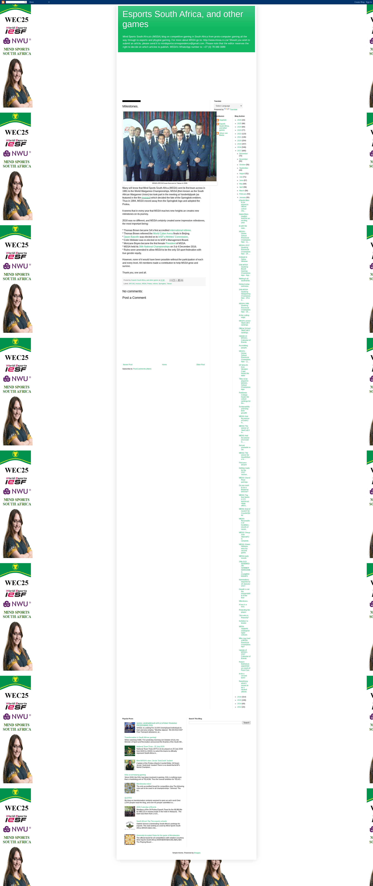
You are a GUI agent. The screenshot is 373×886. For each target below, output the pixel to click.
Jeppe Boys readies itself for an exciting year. (244, 218)
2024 (239, 127)
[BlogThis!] (173, 280)
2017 (239, 151)
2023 (239, 130)
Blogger (197, 853)
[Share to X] (176, 280)
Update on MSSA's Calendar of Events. (244, 339)
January (242, 197)
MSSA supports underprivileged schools (244, 631)
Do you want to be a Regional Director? (244, 488)
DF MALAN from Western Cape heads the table (244, 370)
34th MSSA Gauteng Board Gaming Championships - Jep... (244, 270)
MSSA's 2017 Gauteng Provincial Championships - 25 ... (244, 249)
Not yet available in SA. (244, 447)
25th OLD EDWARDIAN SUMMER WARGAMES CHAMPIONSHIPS (244, 569)
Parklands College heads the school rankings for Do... (244, 398)
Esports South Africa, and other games (224, 127)
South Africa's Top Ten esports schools (152, 821)
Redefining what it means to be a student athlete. (243, 686)
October (242, 165)
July (241, 177)
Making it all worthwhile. (244, 280)
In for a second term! (243, 676)
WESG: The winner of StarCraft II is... (244, 429)
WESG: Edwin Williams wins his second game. (244, 548)
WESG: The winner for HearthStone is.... (244, 456)
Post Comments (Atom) (142, 369)
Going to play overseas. (244, 285)
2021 (239, 137)
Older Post (200, 365)
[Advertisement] (186, 74)
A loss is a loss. (243, 606)
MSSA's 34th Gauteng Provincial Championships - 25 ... (244, 308)
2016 (239, 697)
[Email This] (170, 280)
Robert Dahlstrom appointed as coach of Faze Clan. (244, 666)
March (242, 191)
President (171, 243)
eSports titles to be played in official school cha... (244, 205)
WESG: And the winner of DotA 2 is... (244, 419)
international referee (180, 230)
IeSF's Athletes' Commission (173, 237)
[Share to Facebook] (179, 280)
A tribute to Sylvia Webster (243, 259)
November (243, 159)
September (243, 168)
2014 (239, 704)
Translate (233, 110)
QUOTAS (128, 798)
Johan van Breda (223, 134)
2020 (239, 141)
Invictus (146, 197)
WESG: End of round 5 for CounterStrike (244, 512)
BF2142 (132, 283)
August (242, 174)
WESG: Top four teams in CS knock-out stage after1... (244, 500)
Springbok (162, 283)
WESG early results (244, 557)
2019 (239, 144)
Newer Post (127, 365)
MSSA (144, 283)
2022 (239, 134)
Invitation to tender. (243, 622)
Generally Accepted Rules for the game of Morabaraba (158, 835)
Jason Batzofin (131, 237)
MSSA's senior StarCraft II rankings (244, 323)
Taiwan (169, 283)
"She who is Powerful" (244, 616)
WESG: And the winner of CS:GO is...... (244, 439)
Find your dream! (243, 464)
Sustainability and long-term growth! (244, 410)
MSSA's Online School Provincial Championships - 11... (244, 236)
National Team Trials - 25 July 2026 (150, 747)
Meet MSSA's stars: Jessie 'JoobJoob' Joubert (155, 761)
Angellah (222, 120)
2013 (239, 707)
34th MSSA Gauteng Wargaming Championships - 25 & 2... (244, 295)
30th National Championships (154, 246)
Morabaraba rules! (144, 784)
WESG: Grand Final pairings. (244, 480)
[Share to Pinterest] (182, 280)
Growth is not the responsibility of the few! (244, 593)
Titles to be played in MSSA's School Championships (244, 384)
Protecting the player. (244, 611)
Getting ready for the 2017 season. (244, 471)
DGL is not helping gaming (135, 775)
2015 (239, 700)
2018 (239, 147)
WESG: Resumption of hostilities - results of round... (244, 524)
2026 (239, 120)
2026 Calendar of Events (146, 807)
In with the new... (243, 227)
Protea (149, 283)
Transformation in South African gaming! (140, 737)
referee (155, 283)
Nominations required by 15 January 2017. (244, 583)
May (241, 184)
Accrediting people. (243, 347)
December (243, 154)
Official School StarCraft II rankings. (244, 330)
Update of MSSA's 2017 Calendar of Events (244, 654)
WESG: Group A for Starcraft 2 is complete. (244, 537)
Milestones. (243, 601)
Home (164, 365)
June (241, 180)
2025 (239, 124)
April (241, 187)
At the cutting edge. (244, 316)
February (243, 194)
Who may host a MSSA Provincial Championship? (244, 642)
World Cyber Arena (163, 233)
